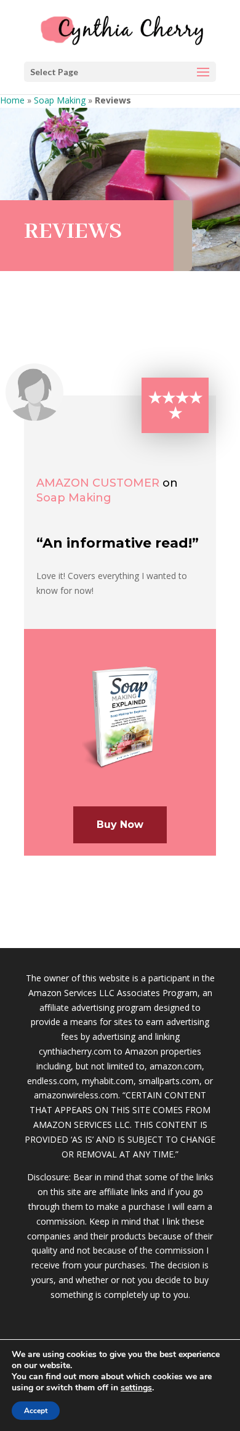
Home (12, 100)
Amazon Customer (97, 483)
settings (136, 1387)
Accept (35, 1411)
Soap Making (60, 100)
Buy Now (120, 824)
